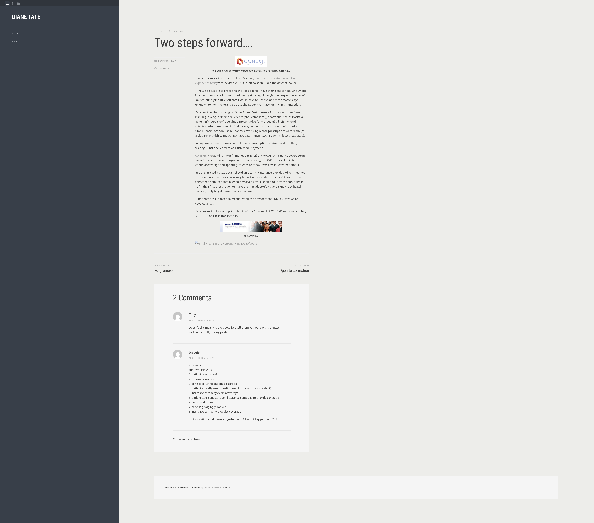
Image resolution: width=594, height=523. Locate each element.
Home (15, 33)
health (173, 61)
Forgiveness (164, 270)
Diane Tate (26, 17)
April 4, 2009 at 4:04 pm (202, 320)
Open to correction (294, 270)
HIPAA (210, 135)
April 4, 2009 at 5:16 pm (202, 357)
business (163, 61)
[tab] (7, 3)
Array (226, 487)
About (15, 41)
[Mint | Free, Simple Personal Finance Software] (226, 243)
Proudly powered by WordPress (183, 487)
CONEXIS (201, 155)
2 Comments (165, 68)
